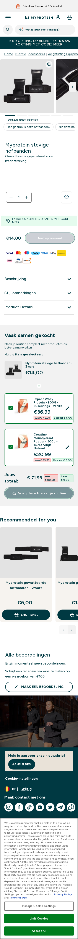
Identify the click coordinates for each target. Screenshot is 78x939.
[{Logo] (39, 17)
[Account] (58, 18)
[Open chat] (71, 807)
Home (8, 54)
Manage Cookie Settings (39, 906)
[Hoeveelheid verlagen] (11, 197)
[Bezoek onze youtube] (40, 807)
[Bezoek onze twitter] (50, 807)
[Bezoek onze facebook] (19, 807)
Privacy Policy (63, 894)
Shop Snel (29, 614)
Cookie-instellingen (21, 778)
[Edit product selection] (67, 408)
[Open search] (8, 29)
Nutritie (20, 54)
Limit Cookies (39, 918)
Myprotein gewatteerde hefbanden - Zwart (26, 585)
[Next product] (72, 629)
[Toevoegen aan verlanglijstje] (66, 197)
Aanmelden (21, 764)
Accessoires (36, 54)
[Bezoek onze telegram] (60, 807)
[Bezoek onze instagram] (8, 807)
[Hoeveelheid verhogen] (26, 197)
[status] (19, 197)
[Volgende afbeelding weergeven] (72, 87)
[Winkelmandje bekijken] (69, 18)
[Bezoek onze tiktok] (29, 807)
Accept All (39, 931)
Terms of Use (18, 897)
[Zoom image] (49, 64)
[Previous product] (63, 629)
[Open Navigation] (8, 17)
